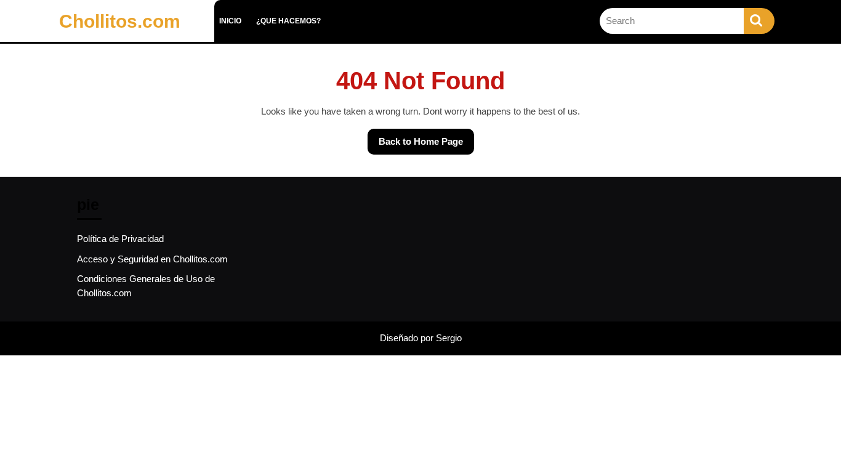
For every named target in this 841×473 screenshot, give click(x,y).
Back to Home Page (415, 138)
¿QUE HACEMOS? (288, 21)
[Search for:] (672, 21)
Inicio (230, 21)
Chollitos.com (119, 21)
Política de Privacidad (120, 238)
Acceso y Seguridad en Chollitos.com (152, 259)
